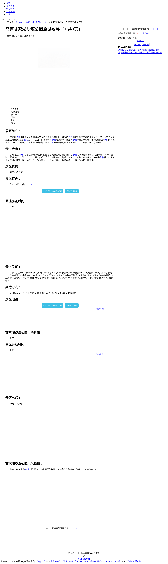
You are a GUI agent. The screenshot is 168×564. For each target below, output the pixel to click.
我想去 (137, 44)
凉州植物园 (156, 52)
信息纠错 (100, 309)
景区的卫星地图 (71, 191)
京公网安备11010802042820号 (106, 561)
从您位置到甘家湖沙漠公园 (52, 191)
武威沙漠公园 (124, 50)
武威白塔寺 (145, 52)
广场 (8, 14)
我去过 (145, 44)
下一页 (74, 528)
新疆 (28, 22)
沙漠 (18, 137)
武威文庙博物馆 (138, 50)
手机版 (138, 561)
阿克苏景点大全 (39, 22)
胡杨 (102, 157)
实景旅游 (10, 9)
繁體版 (131, 561)
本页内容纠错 (84, 559)
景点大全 (10, 6)
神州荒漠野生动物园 (130, 52)
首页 (8, 3)
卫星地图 (10, 11)
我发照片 (140, 41)
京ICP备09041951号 (84, 561)
